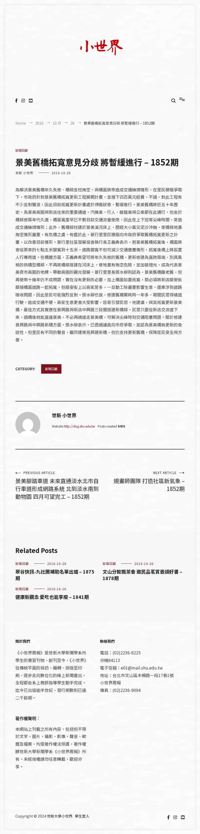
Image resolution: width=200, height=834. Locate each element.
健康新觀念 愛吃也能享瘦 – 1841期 (52, 596)
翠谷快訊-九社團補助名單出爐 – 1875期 (54, 574)
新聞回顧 (21, 150)
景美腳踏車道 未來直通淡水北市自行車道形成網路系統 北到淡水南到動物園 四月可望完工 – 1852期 (57, 485)
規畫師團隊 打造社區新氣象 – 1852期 (149, 481)
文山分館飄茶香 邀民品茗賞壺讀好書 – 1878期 (142, 574)
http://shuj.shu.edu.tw (79, 426)
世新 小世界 (24, 173)
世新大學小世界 (59, 816)
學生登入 (82, 816)
